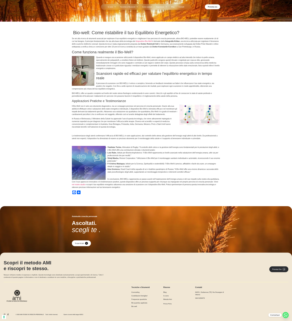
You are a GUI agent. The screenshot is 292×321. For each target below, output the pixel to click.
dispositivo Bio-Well (144, 41)
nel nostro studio (78, 184)
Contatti (181, 7)
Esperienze (160, 7)
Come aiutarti (147, 7)
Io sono (110, 7)
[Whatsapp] (286, 315)
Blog (172, 7)
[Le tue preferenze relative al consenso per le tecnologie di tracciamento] (4, 317)
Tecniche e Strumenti (127, 7)
